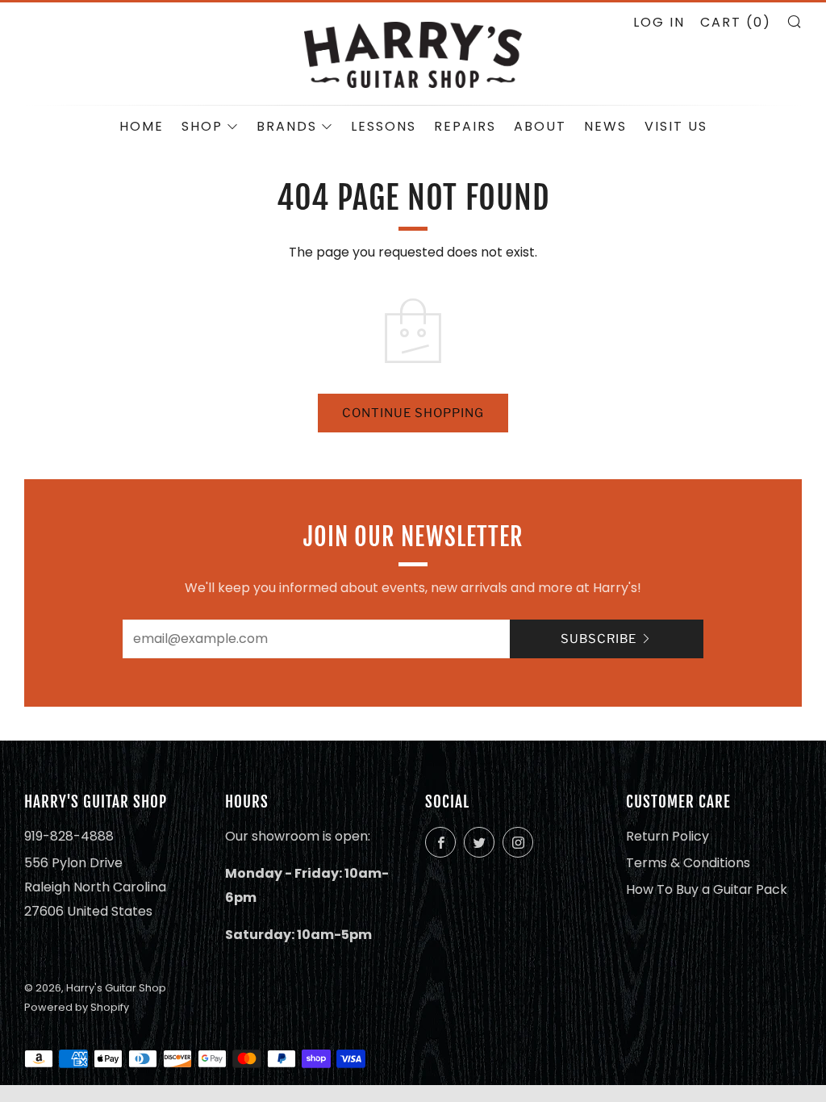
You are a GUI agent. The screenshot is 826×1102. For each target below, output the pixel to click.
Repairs (465, 126)
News (605, 126)
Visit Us (676, 126)
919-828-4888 (69, 836)
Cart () (735, 22)
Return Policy (667, 836)
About (540, 126)
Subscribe (598, 639)
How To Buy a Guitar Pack (706, 889)
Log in (659, 22)
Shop (202, 126)
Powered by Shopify (76, 1007)
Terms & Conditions (688, 863)
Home (141, 126)
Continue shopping (413, 413)
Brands (287, 126)
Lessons (383, 126)
